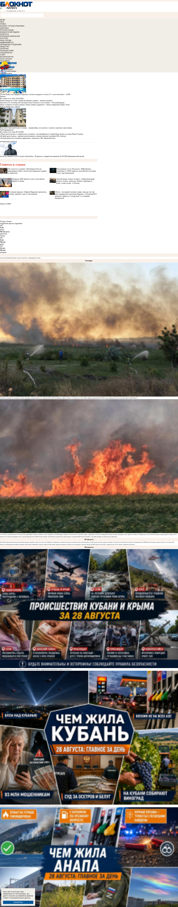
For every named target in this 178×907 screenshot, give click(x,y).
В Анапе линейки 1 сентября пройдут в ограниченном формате (98, 536)
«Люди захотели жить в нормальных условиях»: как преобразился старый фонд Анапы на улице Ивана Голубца (41, 134)
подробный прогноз (7, 223)
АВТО (2, 22)
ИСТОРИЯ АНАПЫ (7, 30)
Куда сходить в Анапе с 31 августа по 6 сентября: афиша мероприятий (79, 398)
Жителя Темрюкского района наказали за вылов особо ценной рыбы (69, 542)
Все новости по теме (7, 98)
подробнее (18, 223)
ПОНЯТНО (18, 902)
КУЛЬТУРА (4, 38)
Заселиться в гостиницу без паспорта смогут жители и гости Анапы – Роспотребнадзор (32, 103)
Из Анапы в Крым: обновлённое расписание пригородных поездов (56, 536)
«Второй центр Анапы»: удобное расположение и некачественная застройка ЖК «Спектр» (33, 136)
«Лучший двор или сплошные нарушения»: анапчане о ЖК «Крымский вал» (28, 138)
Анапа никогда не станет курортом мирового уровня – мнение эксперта (26, 101)
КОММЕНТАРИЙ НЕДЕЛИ (9, 32)
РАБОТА (13, 63)
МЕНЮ (2, 20)
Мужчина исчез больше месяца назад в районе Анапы (157, 534)
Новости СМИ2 (5, 204)
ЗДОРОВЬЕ (4, 28)
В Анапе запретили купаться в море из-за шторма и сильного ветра (70, 544)
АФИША (3, 24)
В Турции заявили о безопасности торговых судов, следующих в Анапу (78, 534)
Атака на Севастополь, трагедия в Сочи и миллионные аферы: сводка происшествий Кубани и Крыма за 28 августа (37, 669)
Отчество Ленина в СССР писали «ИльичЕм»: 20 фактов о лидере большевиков (29, 156)
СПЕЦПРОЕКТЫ (6, 53)
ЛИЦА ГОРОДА (5, 40)
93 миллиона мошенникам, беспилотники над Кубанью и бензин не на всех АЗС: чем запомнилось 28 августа (35, 806)
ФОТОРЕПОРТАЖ (6, 57)
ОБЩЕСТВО (4, 46)
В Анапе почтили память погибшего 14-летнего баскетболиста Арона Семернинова (117, 542)
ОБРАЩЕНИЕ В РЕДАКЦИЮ (10, 44)
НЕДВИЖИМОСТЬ (7, 42)
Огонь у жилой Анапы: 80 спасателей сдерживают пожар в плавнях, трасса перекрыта (28, 534)
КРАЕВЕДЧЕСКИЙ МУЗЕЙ (10, 36)
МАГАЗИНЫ (11, 71)
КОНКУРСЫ (4, 34)
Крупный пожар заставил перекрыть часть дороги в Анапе (120, 534)
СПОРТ (2, 55)
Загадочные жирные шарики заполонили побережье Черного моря (27, 544)
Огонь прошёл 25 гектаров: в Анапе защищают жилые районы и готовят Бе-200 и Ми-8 (28, 398)
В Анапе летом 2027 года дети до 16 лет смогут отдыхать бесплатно (114, 544)
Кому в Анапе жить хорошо (10, 107)
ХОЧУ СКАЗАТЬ (6, 59)
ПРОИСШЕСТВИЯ (6, 51)
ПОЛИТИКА (4, 49)
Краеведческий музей (76, 156)
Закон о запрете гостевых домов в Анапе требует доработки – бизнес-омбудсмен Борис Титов (35, 105)
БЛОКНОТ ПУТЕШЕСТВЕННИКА (12, 26)
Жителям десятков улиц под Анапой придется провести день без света (24, 542)
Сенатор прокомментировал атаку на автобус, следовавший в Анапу (20, 258)
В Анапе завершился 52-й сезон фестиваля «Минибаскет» (120, 398)
